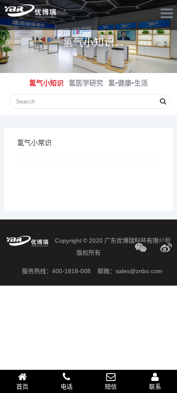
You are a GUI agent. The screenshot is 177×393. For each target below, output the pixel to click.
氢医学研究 (86, 83)
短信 (111, 386)
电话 (67, 386)
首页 (22, 386)
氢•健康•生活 (128, 83)
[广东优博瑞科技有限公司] (30, 11)
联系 (155, 386)
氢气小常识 (34, 142)
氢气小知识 (88, 42)
